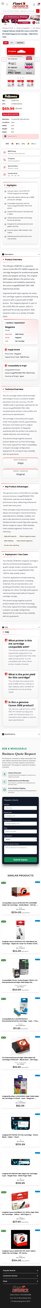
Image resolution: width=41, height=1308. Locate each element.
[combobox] (18, 11)
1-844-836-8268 (25, 1295)
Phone (5, 828)
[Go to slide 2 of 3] (20, 78)
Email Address (7, 820)
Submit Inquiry (20, 860)
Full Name (6, 804)
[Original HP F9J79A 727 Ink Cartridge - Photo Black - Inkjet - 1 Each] (20, 1130)
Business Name (8, 812)
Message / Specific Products (11, 844)
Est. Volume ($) (8, 836)
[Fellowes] (11, 96)
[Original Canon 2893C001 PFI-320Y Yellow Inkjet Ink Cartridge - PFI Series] (20, 1246)
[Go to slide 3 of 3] (23, 78)
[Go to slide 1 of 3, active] (18, 78)
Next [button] (37, 59)
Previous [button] (4, 59)
